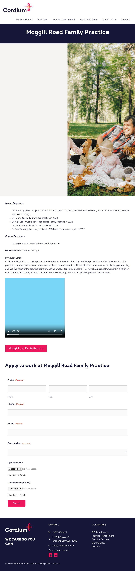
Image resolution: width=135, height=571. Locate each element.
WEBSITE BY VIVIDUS (22, 564)
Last (90, 397)
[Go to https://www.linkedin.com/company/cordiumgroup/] (56, 555)
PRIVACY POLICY (37, 564)
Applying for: (19, 443)
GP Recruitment (100, 532)
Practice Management (103, 535)
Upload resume (15, 462)
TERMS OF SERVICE (52, 564)
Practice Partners (100, 539)
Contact (96, 546)
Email (15, 423)
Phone (16, 403)
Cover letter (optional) (19, 482)
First (50, 397)
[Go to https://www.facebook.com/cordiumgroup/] (50, 555)
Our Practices (98, 542)
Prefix (10, 397)
